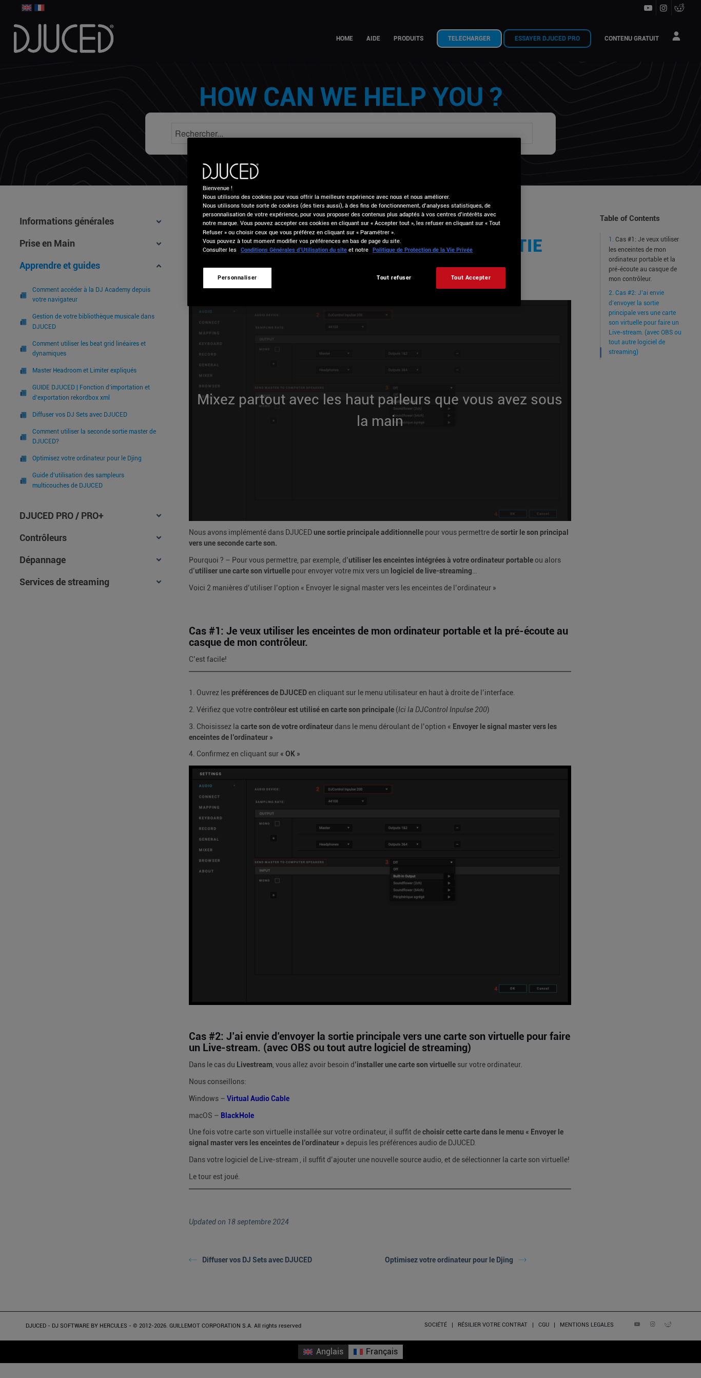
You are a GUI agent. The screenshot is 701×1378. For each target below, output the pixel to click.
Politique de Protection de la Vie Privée (423, 249)
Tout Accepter (471, 277)
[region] (354, 222)
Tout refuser (394, 277)
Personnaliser (237, 277)
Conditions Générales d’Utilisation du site (294, 249)
